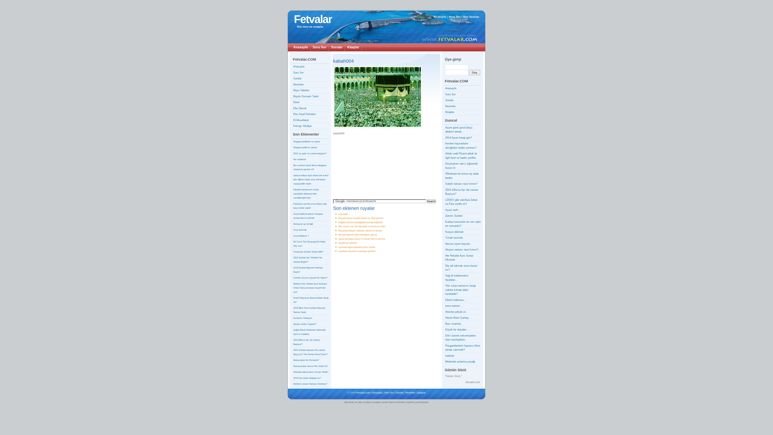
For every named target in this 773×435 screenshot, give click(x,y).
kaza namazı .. (454, 305)
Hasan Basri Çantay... (458, 317)
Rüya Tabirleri (301, 90)
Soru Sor (455, 16)
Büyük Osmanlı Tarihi (305, 96)
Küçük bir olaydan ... (457, 329)
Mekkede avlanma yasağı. (460, 361)
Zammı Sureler (454, 215)
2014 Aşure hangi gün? (458, 137)
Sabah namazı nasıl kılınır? (461, 183)
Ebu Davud (299, 108)
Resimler (298, 84)
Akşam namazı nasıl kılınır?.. (462, 249)
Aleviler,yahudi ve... (456, 311)
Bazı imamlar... (454, 323)
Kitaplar (353, 47)
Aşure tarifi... (452, 209)
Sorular (336, 47)
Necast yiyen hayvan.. (458, 243)
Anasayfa (439, 16)
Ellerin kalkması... (455, 299)
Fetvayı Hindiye (302, 125)
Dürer (296, 102)
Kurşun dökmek (454, 231)
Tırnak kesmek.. (454, 237)
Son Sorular (471, 16)
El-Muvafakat (301, 120)
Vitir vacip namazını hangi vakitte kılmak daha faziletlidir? (460, 289)
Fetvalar (313, 19)
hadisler (449, 355)
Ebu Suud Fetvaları (304, 114)
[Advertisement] (367, 166)
